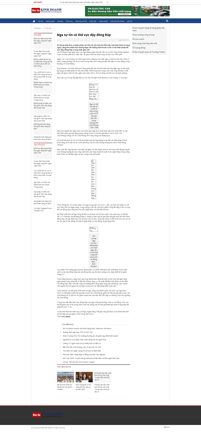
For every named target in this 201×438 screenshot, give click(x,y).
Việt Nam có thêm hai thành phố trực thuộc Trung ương (42, 97)
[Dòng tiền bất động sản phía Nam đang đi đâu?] (43, 129)
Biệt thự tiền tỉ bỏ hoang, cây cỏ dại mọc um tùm (82, 347)
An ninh (60, 21)
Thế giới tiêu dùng (117, 21)
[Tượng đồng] (149, 48)
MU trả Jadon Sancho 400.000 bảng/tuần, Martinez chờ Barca (87, 328)
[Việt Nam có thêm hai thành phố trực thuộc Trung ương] (43, 87)
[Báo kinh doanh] (46, 10)
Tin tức (40, 21)
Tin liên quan (64, 367)
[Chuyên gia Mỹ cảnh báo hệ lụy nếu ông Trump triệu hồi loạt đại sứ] (102, 377)
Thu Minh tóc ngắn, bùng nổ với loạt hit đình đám (82, 351)
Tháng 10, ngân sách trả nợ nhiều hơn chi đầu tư (82, 343)
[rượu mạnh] (149, 40)
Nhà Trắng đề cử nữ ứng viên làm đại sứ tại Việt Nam (83, 387)
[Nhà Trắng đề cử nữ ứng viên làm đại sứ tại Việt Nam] (84, 377)
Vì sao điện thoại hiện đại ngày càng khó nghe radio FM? (74, 2)
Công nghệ (103, 21)
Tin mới (37, 35)
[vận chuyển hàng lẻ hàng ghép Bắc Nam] (149, 30)
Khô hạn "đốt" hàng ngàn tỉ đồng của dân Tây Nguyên (84, 354)
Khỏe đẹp (92, 21)
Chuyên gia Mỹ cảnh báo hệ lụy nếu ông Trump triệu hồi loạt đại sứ (102, 388)
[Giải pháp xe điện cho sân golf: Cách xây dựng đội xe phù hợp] (43, 108)
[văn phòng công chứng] (149, 36)
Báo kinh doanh (47, 428)
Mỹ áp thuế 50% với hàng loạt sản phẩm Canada (64, 387)
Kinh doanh (50, 21)
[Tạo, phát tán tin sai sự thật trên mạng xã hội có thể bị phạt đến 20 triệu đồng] (43, 64)
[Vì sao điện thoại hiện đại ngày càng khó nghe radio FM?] (43, 43)
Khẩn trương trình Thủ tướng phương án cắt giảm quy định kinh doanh (90, 336)
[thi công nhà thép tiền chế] (149, 44)
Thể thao (69, 21)
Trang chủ (37, 28)
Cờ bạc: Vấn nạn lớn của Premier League (79, 362)
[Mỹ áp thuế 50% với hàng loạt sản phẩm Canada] (65, 377)
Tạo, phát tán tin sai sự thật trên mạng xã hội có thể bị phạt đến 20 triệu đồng (43, 75)
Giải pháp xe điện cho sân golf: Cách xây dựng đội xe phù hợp (43, 118)
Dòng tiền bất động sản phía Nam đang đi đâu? (43, 138)
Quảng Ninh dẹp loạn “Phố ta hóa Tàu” (78, 332)
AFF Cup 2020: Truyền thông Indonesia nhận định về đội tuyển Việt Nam (91, 358)
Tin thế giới (47, 28)
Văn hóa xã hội (81, 21)
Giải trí (129, 21)
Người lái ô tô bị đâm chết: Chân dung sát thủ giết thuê (84, 340)
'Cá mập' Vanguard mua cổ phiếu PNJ (43, 209)
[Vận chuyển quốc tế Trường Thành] (149, 53)
